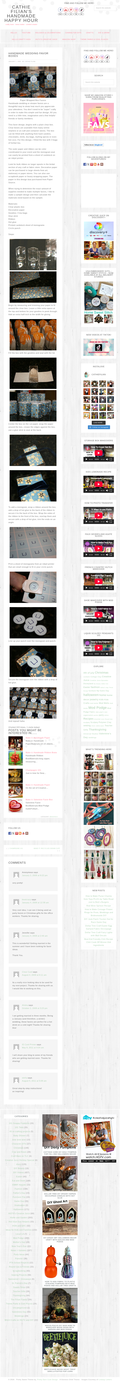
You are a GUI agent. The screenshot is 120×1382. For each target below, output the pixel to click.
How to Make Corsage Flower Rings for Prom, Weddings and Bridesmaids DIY (98, 912)
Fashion (18, 1189)
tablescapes (100, 725)
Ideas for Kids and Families (19, 1230)
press (107, 715)
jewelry (94, 699)
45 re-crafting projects (19, 1131)
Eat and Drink (18, 1181)
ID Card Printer (29, 1045)
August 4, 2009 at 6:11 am (34, 975)
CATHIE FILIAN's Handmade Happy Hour (21, 14)
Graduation (20, 1205)
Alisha (25, 1005)
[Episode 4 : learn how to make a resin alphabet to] (94, 399)
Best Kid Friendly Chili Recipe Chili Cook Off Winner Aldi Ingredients (98, 942)
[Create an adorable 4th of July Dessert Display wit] (110, 415)
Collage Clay (96, 677)
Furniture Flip (19, 1197)
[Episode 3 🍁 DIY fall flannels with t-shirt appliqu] (102, 399)
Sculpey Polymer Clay (100, 722)
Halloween (19, 1209)
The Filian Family (19, 1300)
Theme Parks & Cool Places (19, 1304)
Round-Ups (109, 719)
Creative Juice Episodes (99, 680)
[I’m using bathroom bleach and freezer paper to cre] (110, 399)
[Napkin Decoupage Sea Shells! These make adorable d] (86, 383)
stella (24, 1078)
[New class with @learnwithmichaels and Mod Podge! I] (86, 415)
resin (102, 719)
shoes (93, 725)
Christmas (102, 672)
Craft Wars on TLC (19, 1156)
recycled (97, 719)
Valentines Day (19, 1312)
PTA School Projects (19, 1263)
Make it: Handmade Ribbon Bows (41, 753)
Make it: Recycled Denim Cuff (47, 848)
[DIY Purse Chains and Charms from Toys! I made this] (102, 407)
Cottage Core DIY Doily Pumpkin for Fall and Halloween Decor (60, 1153)
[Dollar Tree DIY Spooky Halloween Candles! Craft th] (110, 391)
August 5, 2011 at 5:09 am (34, 1081)
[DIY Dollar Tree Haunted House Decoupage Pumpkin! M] (94, 383)
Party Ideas (19, 1254)
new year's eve (101, 712)
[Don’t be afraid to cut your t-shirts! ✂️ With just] (94, 391)
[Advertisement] (98, 190)
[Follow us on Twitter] (13, 833)
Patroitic (19, 1259)
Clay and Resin (19, 1152)
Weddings (54, 816)
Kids (101, 699)
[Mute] (107, 459)
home (102, 695)
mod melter (94, 703)
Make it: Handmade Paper (38, 738)
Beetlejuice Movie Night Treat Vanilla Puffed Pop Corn (60, 1370)
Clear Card (27, 972)
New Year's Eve (19, 1246)
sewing (87, 725)
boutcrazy (26, 900)
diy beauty (97, 683)
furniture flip (94, 691)
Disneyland (88, 684)
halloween (91, 695)
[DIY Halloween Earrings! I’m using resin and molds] (94, 407)
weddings (92, 737)
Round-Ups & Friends (19, 1267)
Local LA (20, 1234)
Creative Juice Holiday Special (19, 1160)
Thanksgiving (97, 729)
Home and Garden (18, 1218)
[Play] (86, 459)
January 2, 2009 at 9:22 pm (35, 875)
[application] (98, 453)
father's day (104, 687)
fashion (95, 687)
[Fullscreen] (111, 459)
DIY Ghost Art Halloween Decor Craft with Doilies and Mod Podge (60, 1240)
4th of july (88, 673)
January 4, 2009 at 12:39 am (35, 903)
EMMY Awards (19, 1185)
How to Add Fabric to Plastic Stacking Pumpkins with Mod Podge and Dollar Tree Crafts (60, 1284)
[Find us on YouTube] (23, 833)
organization (88, 715)
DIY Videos (18, 1172)
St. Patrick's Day (20, 1283)
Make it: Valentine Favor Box (39, 800)
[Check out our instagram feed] (26, 833)
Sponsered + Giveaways (19, 1279)
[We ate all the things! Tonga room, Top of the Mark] (94, 415)
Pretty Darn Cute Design (47, 1379)
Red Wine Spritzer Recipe (98, 906)
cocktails (86, 677)
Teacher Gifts (19, 1291)
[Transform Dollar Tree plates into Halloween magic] (110, 383)
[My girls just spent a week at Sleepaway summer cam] (86, 399)
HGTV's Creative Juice (19, 1213)
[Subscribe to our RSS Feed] (20, 833)
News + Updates (18, 1250)
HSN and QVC (19, 1226)
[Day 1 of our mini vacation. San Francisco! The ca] (102, 415)
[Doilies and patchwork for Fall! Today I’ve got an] (102, 391)
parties (96, 715)
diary (18, 1164)
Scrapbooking (19, 1271)
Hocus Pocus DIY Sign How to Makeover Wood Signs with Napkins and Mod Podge (60, 1327)
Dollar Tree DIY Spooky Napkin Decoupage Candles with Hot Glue (60, 1196)
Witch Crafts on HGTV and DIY (19, 1320)
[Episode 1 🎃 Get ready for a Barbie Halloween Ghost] (110, 407)
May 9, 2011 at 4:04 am (33, 1048)
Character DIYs (19, 1144)
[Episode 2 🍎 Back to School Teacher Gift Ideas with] (86, 407)
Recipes (88, 718)
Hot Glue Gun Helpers (19, 1222)
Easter (86, 687)
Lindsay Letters (105, 1379)
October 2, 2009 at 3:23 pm (34, 1008)
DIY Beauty (19, 1168)
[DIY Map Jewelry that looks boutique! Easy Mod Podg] (102, 383)
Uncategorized (20, 1308)
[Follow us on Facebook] (9, 833)
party (101, 715)
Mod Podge (97, 708)
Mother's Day (19, 1242)
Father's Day (19, 1193)
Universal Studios (90, 734)
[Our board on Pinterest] (16, 833)
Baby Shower (19, 1136)
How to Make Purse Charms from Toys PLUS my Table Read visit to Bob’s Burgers (99, 899)
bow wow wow (19, 1140)
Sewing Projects (19, 1275)
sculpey (86, 722)
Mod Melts (104, 703)
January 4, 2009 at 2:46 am (35, 936)
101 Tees (19, 1127)
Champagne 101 (33, 770)
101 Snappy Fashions (19, 1123)
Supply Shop (19, 1287)
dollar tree (104, 683)
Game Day (104, 691)
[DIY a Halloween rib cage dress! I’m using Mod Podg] (86, 391)
